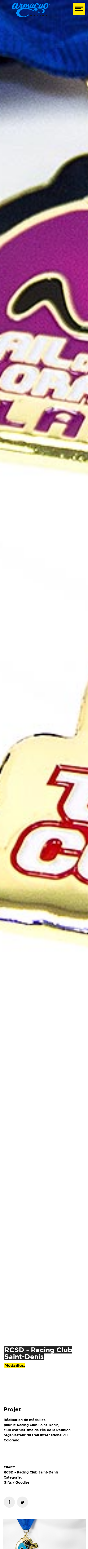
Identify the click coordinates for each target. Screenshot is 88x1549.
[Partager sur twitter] (22, 1502)
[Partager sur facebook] (9, 1502)
